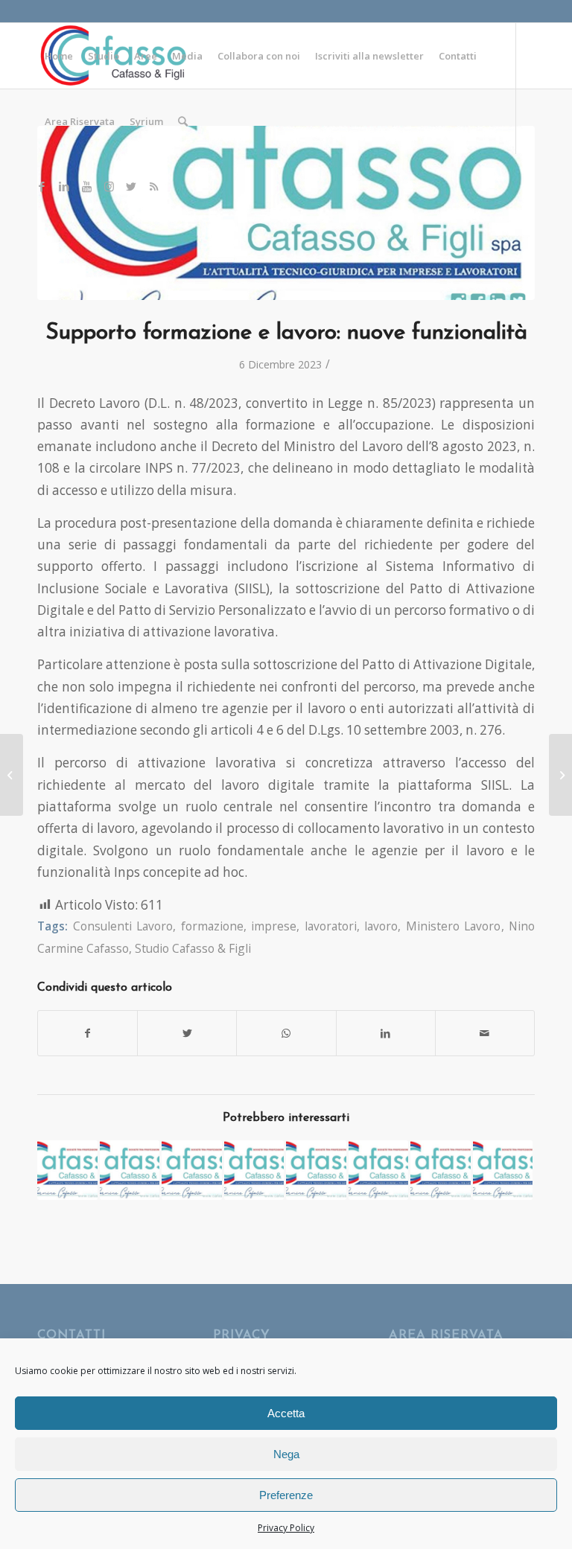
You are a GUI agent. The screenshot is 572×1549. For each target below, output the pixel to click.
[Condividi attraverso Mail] (485, 1033)
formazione (212, 926)
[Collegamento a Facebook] (42, 186)
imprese (273, 926)
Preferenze (286, 1495)
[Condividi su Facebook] (87, 1033)
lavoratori (331, 926)
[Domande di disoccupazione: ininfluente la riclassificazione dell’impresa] (67, 1170)
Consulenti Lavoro (123, 926)
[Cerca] (183, 121)
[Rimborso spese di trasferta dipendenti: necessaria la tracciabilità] (254, 1170)
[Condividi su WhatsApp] (286, 1033)
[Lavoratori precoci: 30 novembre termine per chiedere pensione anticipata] (316, 1170)
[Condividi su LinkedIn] (386, 1033)
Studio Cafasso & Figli (193, 948)
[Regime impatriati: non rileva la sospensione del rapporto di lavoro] (440, 1170)
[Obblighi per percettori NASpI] (560, 775)
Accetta (286, 1413)
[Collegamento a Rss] (153, 186)
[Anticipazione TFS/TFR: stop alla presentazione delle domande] (379, 1170)
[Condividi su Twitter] (187, 1033)
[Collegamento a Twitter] (131, 186)
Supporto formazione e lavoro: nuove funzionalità (286, 333)
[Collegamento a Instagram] (109, 186)
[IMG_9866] (286, 213)
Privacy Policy (286, 1527)
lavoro (381, 926)
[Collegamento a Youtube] (86, 186)
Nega (286, 1454)
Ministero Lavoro (453, 926)
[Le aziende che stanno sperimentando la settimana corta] (11, 775)
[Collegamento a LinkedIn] (64, 186)
